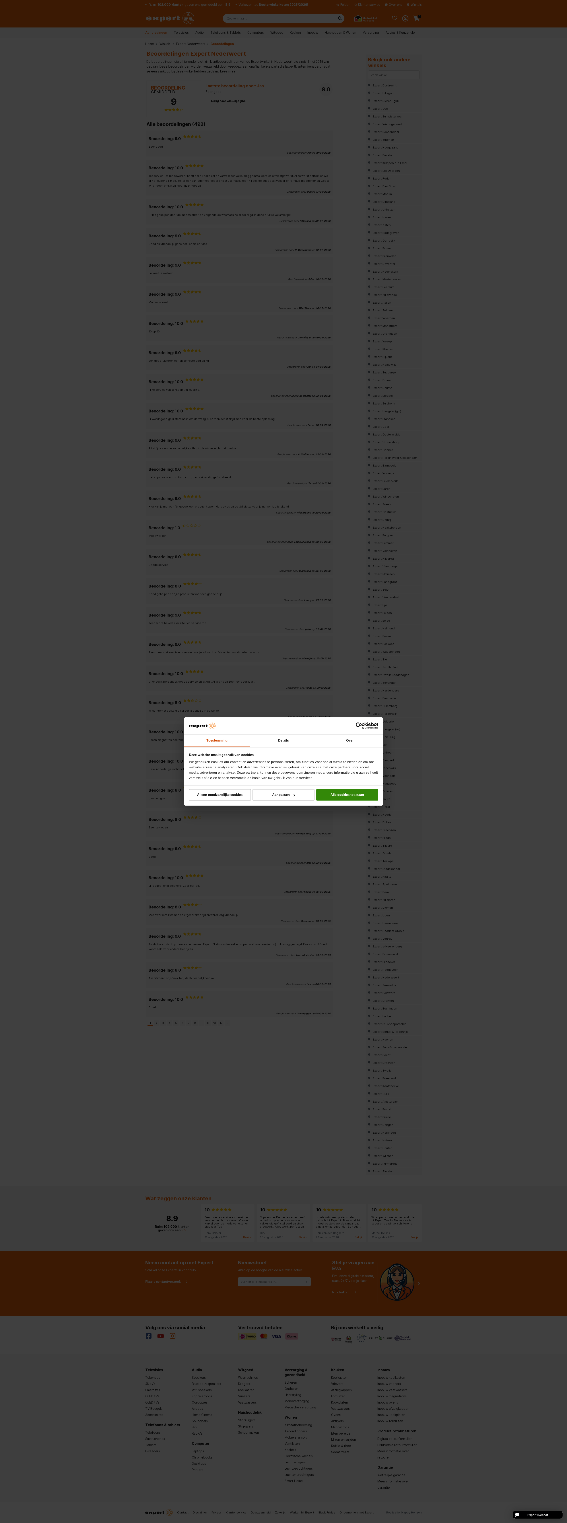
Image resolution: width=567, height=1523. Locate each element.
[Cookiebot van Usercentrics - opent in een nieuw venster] (359, 725)
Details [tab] (283, 740)
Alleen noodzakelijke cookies (220, 795)
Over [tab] (350, 740)
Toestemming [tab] (216, 740)
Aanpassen (281, 795)
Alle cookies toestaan (347, 795)
